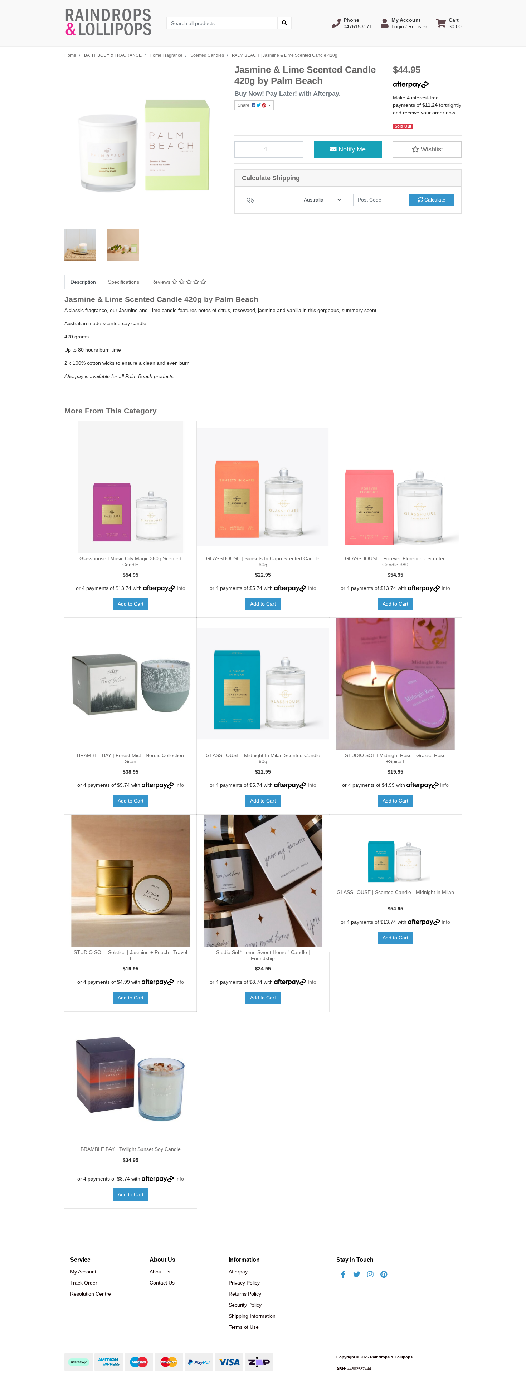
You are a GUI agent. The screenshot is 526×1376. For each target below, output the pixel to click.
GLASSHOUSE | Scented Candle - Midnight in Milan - (395, 895)
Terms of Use (244, 1327)
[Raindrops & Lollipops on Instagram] (370, 1274)
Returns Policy (245, 1294)
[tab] (83, 282)
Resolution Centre (90, 1294)
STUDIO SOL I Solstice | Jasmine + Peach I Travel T (130, 955)
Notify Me (351, 149)
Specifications (123, 282)
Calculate (434, 200)
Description (83, 282)
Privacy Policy (244, 1283)
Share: (245, 105)
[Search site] (284, 23)
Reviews (161, 282)
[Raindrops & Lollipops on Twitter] (356, 1274)
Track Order (83, 1283)
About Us (160, 1272)
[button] (352, 23)
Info (181, 588)
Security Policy (245, 1305)
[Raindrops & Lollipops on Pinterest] (384, 1274)
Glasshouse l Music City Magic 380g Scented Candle (130, 561)
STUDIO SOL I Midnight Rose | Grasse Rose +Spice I (395, 758)
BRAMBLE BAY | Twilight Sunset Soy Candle (131, 1149)
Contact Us (162, 1283)
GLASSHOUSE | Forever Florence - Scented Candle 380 (395, 561)
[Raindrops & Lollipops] (110, 23)
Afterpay (238, 1272)
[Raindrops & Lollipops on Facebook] (343, 1274)
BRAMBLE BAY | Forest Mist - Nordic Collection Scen (130, 758)
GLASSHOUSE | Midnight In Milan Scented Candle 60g (263, 758)
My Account (83, 1272)
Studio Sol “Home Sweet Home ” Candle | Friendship (263, 955)
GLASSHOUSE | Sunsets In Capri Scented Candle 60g (263, 561)
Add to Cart (130, 604)
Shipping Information (252, 1316)
